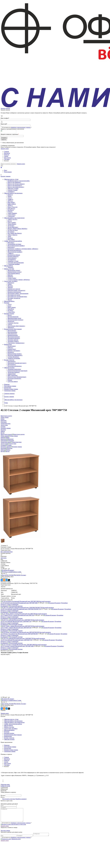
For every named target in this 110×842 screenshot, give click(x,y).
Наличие (3, 448)
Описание (4, 440)
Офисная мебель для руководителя (14, 722)
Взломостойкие (13, 256)
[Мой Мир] (7, 580)
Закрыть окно (5, 148)
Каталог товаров (5, 176)
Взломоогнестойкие (14, 255)
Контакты (7, 153)
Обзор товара (5, 436)
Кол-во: (3, 573)
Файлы (3, 450)
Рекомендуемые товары (11, 389)
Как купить (7, 157)
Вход (5, 170)
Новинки (7, 384)
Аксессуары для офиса (10, 728)
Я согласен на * (16, 823)
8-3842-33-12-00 (5, 786)
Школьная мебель (9, 730)
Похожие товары (6, 446)
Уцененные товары (9, 390)
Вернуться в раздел (6, 434)
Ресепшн (6, 731)
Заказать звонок (5, 108)
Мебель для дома (9, 727)
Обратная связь (5, 784)
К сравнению (14, 604)
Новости (6, 154)
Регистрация (8, 172)
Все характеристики (7, 551)
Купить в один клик (20, 824)
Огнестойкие (12, 258)
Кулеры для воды (9, 738)
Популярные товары (10, 386)
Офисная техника (9, 739)
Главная (6, 151)
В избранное (4, 606)
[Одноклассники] (4, 580)
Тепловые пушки (13, 341)
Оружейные (12, 259)
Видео (2, 451)
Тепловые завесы (13, 340)
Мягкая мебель (8, 725)
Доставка (7, 159)
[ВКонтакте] (2, 580)
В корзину (11, 570)
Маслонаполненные (14, 336)
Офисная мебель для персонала (13, 721)
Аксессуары (4, 443)
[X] (9, 580)
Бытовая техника (9, 733)
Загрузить (3, 558)
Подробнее (64, 603)
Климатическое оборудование (13, 734)
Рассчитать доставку (20, 575)
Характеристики (5, 442)
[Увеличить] (21, 494)
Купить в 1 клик (16, 571)
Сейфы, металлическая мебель (13, 724)
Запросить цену (16, 839)
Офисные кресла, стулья (11, 719)
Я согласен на (16, 127)
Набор (2, 437)
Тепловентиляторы (14, 338)
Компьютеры (8, 736)
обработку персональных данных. (21, 127)
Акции (6, 156)
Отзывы (3, 445)
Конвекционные (13, 335)
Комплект (3, 439)
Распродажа (7, 387)
